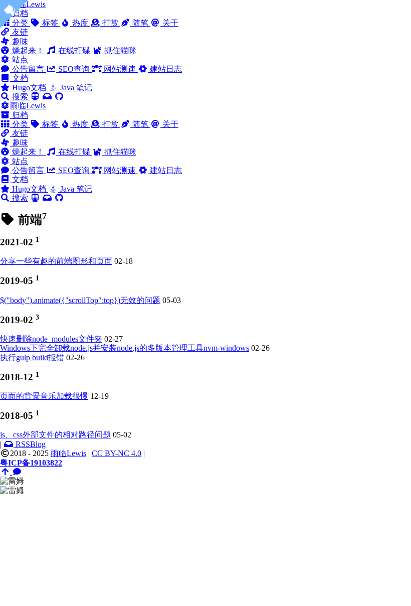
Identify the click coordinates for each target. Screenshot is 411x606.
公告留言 (28, 69)
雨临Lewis (28, 105)
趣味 (19, 41)
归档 (19, 115)
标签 (50, 23)
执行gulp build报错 (32, 357)
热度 (80, 23)
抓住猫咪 (119, 50)
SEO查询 (74, 69)
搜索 (20, 96)
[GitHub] (59, 96)
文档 (19, 78)
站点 (19, 59)
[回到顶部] (6, 472)
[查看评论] (17, 472)
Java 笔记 (75, 87)
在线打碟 (74, 50)
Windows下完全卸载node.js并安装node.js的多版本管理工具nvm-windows (124, 348)
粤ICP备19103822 (31, 463)
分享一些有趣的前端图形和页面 (56, 261)
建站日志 (165, 69)
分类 (20, 124)
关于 (169, 23)
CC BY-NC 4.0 (116, 453)
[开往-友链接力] (35, 96)
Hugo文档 (29, 87)
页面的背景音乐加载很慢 (44, 396)
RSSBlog (30, 444)
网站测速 (120, 69)
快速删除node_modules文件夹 (51, 339)
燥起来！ (28, 50)
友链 (19, 32)
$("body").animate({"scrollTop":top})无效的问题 (80, 300)
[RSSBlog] (47, 96)
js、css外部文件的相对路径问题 (55, 434)
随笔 (140, 23)
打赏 (110, 23)
